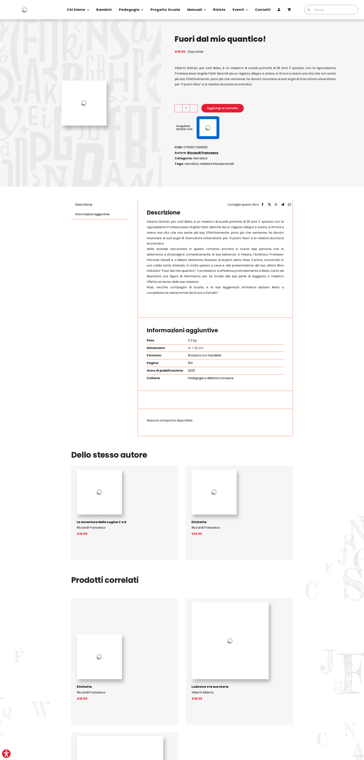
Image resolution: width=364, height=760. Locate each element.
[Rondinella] (120, 737)
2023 (191, 370)
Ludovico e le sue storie (209, 687)
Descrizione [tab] (83, 204)
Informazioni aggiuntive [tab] (92, 214)
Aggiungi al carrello (222, 108)
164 (190, 363)
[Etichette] (214, 471)
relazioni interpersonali (217, 164)
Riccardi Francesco (202, 153)
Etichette (198, 522)
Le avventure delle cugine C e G (101, 522)
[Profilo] (279, 10)
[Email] (289, 204)
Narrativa (200, 158)
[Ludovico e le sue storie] (230, 603)
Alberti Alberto (202, 692)
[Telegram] (282, 204)
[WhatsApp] (276, 204)
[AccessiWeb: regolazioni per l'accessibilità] (6, 753)
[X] (269, 204)
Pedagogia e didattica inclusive (211, 378)
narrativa (191, 164)
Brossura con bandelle (204, 355)
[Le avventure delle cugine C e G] (99, 471)
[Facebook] (262, 204)
